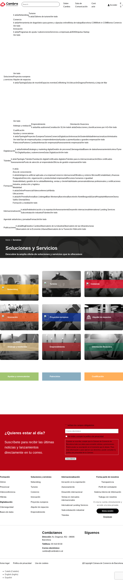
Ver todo (16, 73)
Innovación (35, 497)
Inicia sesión (107, 511)
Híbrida (3, 497)
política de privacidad (94, 436)
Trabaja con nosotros (107, 497)
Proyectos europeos (39, 502)
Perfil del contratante (108, 487)
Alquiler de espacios (40, 507)
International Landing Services (75, 505)
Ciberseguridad (6, 507)
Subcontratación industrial (73, 510)
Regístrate (107, 517)
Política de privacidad (22, 563)
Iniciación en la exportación (73, 482)
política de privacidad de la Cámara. (80, 453)
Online (3, 482)
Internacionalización (71, 477)
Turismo (34, 487)
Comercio (35, 492)
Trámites (65, 515)
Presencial (4, 487)
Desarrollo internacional (72, 492)
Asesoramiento (68, 487)
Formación (5, 477)
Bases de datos (6, 512)
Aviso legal (4, 563)
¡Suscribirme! (70, 459)
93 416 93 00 (56, 544)
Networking (12, 289)
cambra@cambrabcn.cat (52, 551)
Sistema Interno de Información (107, 492)
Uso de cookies (41, 563)
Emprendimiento (38, 512)
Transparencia (107, 482)
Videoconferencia (7, 492)
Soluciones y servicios (41, 477)
